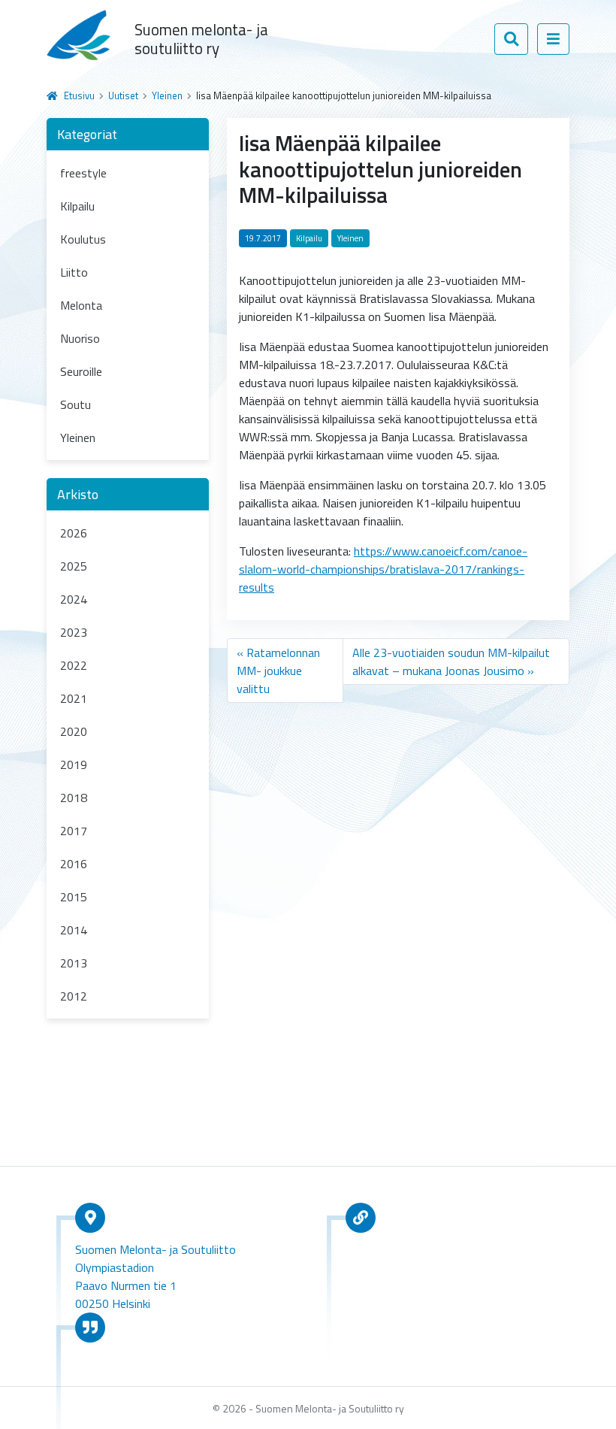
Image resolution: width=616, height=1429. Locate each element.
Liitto (74, 272)
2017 (73, 831)
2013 (73, 963)
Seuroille (81, 371)
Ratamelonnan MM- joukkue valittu (278, 670)
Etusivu (79, 95)
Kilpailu (77, 206)
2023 (73, 632)
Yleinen (167, 95)
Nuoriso (80, 338)
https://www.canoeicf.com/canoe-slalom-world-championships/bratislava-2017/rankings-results (383, 569)
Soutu (75, 404)
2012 (73, 996)
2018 (73, 798)
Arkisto (77, 494)
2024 (73, 599)
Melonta (81, 305)
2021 (73, 698)
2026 (73, 533)
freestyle (83, 173)
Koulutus (83, 239)
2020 (73, 731)
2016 (73, 864)
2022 (73, 665)
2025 (73, 566)
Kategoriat (87, 134)
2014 (73, 930)
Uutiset (123, 95)
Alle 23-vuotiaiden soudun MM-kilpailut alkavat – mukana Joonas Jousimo (451, 661)
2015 (73, 897)
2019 (73, 764)
